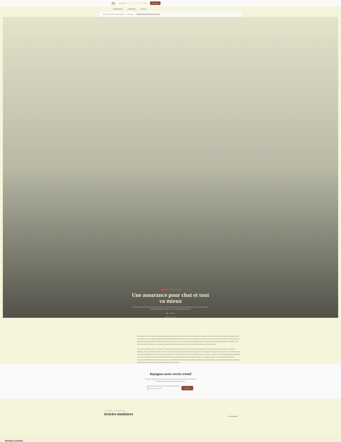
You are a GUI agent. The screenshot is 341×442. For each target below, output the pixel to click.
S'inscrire (187, 388)
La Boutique (155, 3)
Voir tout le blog (232, 416)
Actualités (130, 14)
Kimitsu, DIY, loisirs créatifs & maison (113, 14)
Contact (143, 9)
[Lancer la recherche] (145, 3)
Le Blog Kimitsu (118, 9)
